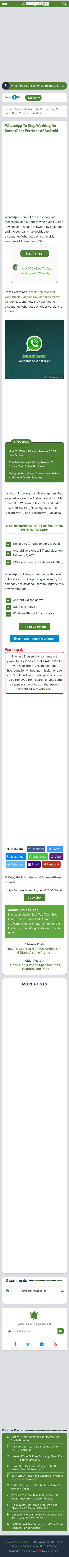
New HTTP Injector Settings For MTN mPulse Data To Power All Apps (34, 1467)
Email (35, 864)
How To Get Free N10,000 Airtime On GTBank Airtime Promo (33, 950)
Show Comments (31, 1291)
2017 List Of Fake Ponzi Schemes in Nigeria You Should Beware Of (37, 1477)
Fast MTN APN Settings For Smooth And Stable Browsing (35, 1438)
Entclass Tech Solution (25, 1546)
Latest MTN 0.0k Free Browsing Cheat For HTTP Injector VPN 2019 (37, 1458)
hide (40, 253)
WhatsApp (39, 856)
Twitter (56, 849)
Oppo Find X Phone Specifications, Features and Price (35, 967)
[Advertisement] (34, 43)
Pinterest (52, 864)
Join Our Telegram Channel (36, 639)
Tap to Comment (34, 627)
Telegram (17, 864)
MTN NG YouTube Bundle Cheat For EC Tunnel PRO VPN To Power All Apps (34, 1497)
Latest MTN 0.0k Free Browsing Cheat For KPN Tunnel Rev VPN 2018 (37, 1516)
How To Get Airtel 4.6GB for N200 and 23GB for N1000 (35, 1448)
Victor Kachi (53, 1550)
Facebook (37, 849)
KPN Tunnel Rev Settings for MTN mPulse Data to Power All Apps (38, 1526)
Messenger (17, 856)
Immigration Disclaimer (18, 1541)
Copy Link (34, 897)
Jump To (35, 253)
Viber (58, 856)
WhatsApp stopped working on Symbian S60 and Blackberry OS (32, 296)
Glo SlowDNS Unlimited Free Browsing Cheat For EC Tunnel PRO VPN (35, 1506)
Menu (34, 97)
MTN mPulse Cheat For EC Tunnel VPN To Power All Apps (36, 1487)
